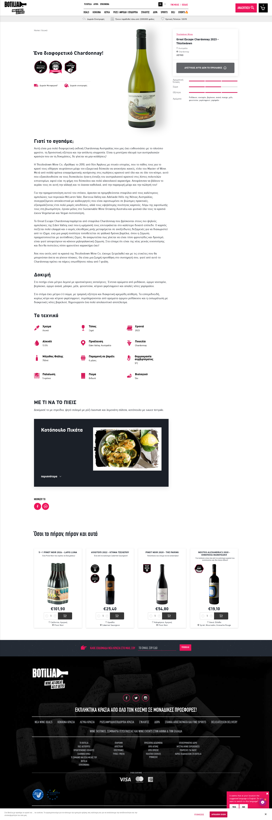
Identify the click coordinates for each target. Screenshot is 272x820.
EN (165, 4)
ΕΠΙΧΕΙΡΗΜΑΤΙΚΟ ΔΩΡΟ (188, 742)
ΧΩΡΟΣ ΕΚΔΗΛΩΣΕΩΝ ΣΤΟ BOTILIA (188, 753)
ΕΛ (160, 4)
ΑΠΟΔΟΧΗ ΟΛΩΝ (219, 814)
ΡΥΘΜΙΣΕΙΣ (199, 814)
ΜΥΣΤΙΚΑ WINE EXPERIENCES (188, 746)
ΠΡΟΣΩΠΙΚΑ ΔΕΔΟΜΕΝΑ (153, 742)
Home (37, 30)
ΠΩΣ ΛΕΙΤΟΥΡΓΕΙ (84, 746)
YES (234, 807)
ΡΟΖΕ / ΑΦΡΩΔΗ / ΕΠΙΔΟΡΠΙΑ (125, 12)
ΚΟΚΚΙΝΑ (97, 12)
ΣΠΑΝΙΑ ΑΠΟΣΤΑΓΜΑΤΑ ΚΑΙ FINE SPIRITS (185, 722)
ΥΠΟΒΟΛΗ (185, 647)
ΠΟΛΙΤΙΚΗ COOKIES (153, 753)
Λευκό (44, 30)
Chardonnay (184, 52)
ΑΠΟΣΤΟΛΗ (118, 746)
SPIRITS (164, 12)
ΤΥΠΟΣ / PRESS (119, 753)
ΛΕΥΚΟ (179, 55)
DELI (173, 12)
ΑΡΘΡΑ (96, 4)
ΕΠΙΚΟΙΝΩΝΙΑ (104, 4)
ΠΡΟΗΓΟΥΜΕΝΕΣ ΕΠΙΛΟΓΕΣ (84, 750)
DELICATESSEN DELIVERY (224, 722)
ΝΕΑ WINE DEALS (43, 722)
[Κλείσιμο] (265, 814)
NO (243, 807)
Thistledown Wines (184, 34)
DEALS (86, 12)
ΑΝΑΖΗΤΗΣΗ (244, 8)
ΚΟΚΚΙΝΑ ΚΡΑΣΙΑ (66, 722)
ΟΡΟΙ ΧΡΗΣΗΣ (153, 750)
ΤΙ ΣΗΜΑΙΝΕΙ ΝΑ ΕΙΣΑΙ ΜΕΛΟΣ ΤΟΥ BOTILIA (84, 759)
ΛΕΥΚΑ (107, 12)
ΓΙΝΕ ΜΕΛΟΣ (175, 5)
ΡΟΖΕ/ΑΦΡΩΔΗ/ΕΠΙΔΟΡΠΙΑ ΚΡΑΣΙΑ (117, 722)
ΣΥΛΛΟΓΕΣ (145, 12)
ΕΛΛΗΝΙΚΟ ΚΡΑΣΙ (84, 753)
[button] (262, 802)
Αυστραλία (182, 48)
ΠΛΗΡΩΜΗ (119, 742)
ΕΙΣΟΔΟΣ (185, 5)
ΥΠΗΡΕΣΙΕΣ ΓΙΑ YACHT (188, 750)
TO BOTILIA (88, 4)
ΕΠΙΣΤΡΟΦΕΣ (119, 750)
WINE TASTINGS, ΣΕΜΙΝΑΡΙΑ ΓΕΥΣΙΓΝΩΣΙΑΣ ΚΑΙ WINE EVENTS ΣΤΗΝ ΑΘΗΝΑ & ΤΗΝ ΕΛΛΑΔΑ (136, 731)
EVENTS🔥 (183, 12)
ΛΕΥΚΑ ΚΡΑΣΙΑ (87, 722)
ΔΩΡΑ (155, 12)
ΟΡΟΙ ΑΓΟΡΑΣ (153, 746)
